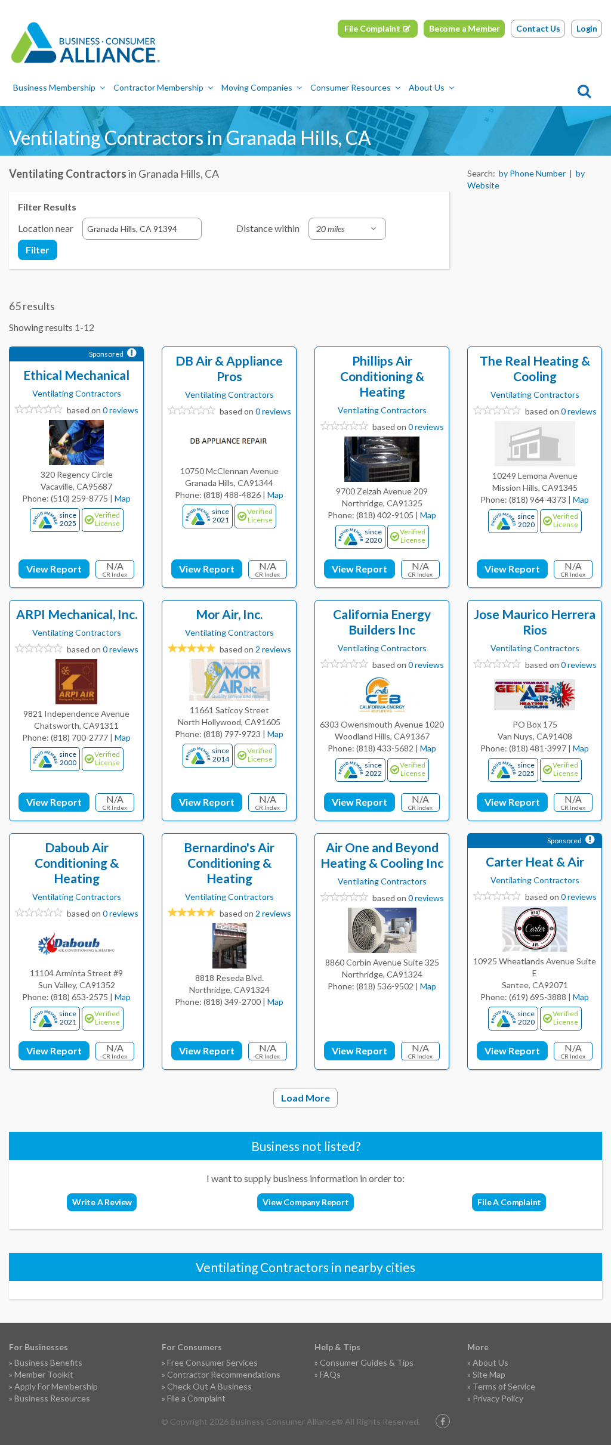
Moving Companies (256, 87)
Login (586, 28)
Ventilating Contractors (76, 393)
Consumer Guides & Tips (366, 1362)
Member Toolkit (43, 1374)
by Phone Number (532, 173)
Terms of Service (504, 1386)
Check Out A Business (209, 1386)
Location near (45, 228)
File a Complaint (196, 1398)
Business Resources (52, 1398)
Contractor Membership (158, 87)
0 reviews (120, 410)
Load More (305, 1097)
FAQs (330, 1374)
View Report (54, 568)
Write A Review (102, 1202)
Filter (38, 249)
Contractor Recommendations (223, 1374)
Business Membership (54, 87)
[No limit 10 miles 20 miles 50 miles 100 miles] (347, 228)
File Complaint (372, 28)
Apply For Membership (56, 1386)
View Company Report (305, 1202)
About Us (427, 87)
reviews (273, 649)
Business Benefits (48, 1362)
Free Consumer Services (212, 1362)
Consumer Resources (350, 87)
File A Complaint (509, 1202)
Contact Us (538, 28)
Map (123, 498)
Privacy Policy (498, 1398)
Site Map (489, 1374)
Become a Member (464, 28)
